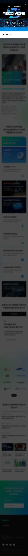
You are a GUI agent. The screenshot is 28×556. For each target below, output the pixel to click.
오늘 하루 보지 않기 (7, 34)
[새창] (14, 4)
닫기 (21, 34)
